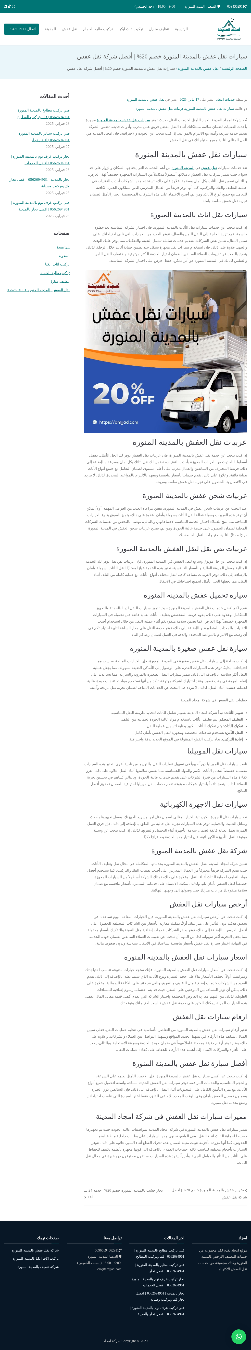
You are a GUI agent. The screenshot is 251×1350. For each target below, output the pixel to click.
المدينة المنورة (183, 168)
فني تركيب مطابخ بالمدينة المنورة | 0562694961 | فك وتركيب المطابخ (43, 113)
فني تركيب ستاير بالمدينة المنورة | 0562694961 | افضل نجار (43, 136)
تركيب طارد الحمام (98, 29)
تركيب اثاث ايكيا (131, 29)
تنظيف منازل (159, 29)
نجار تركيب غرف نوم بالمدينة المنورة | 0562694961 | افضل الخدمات (40, 159)
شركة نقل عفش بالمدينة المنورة (35, 1250)
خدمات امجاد (225, 99)
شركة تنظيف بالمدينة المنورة (38, 1267)
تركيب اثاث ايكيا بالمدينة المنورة (36, 1258)
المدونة (50, 29)
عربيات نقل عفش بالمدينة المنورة (160, 109)
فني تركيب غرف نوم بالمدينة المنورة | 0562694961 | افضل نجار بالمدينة (40, 206)
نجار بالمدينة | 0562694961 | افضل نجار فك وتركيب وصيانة (40, 183)
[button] (238, 1336)
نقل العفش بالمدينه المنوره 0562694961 (38, 290)
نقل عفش (69, 29)
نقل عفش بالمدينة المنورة (145, 99)
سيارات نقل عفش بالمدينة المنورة (209, 109)
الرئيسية (181, 29)
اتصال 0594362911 (21, 29)
